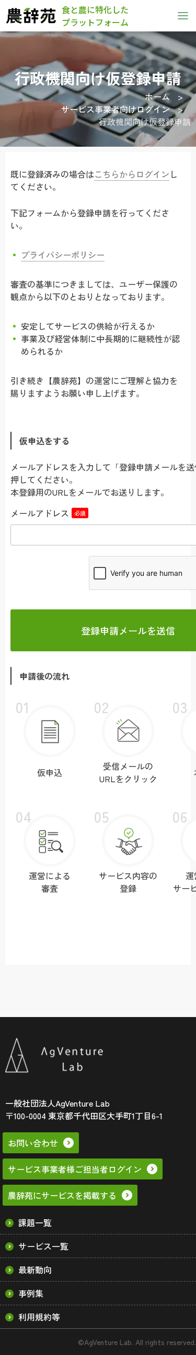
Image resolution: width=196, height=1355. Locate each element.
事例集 (30, 1293)
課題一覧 (35, 1222)
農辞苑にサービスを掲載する (62, 1195)
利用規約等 (39, 1316)
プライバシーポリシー (63, 254)
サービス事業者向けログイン (115, 109)
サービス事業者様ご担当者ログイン (75, 1169)
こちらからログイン (131, 174)
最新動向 (35, 1269)
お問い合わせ (33, 1143)
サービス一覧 (43, 1246)
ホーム (157, 96)
